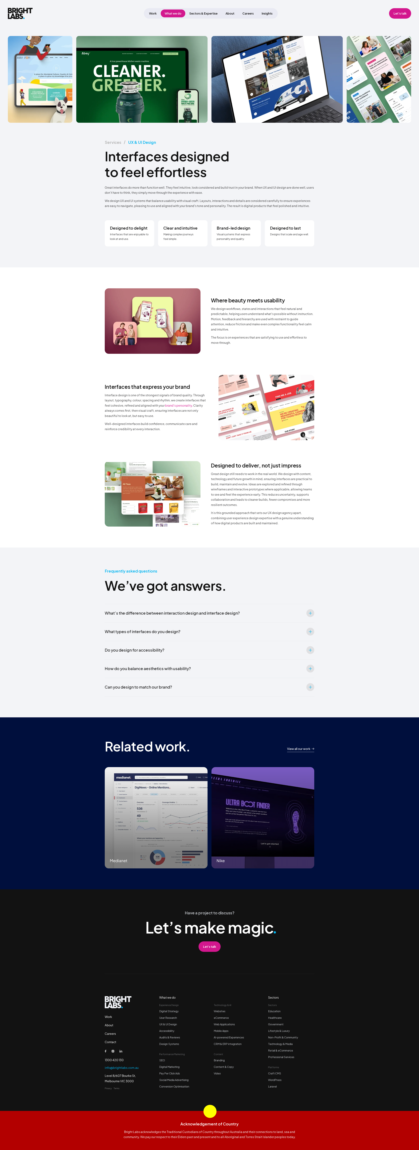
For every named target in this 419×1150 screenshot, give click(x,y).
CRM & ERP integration (228, 1044)
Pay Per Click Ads (169, 1073)
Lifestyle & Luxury (279, 1031)
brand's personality (178, 405)
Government (275, 1024)
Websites (219, 1011)
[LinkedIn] (120, 1051)
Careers (248, 13)
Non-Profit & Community (283, 1037)
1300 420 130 (114, 1060)
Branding (219, 1060)
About (230, 13)
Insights (267, 13)
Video (217, 1073)
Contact (110, 1042)
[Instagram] (113, 1051)
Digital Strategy (169, 1011)
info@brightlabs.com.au (122, 1067)
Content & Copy (224, 1067)
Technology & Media (280, 1044)
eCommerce (221, 1017)
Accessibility (166, 1031)
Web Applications (224, 1024)
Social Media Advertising (174, 1080)
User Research (168, 1017)
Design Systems (169, 1044)
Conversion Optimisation (174, 1086)
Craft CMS (274, 1073)
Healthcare (275, 1017)
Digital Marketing (169, 1067)
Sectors (273, 997)
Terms (116, 1088)
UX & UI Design (142, 142)
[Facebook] (105, 1051)
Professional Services (281, 1057)
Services (113, 142)
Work (153, 13)
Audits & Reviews (169, 1037)
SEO (162, 1060)
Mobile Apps (221, 1031)
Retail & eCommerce (280, 1050)
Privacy (108, 1088)
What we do (173, 13)
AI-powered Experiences (229, 1037)
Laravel (272, 1086)
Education (274, 1011)
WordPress (275, 1080)
